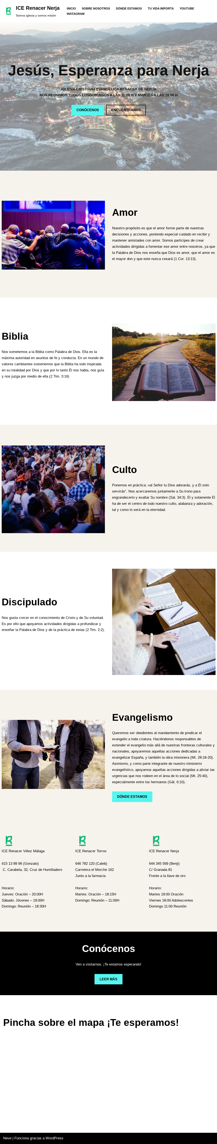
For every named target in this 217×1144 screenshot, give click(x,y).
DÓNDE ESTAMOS (132, 796)
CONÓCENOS (88, 110)
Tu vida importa (161, 8)
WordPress (54, 1138)
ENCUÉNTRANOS (126, 110)
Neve (7, 1138)
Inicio (71, 8)
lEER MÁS (108, 979)
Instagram (76, 13)
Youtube (187, 8)
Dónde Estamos (129, 8)
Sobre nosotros (96, 8)
